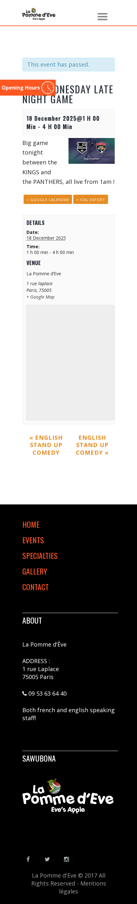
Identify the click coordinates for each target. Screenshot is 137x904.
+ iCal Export (90, 199)
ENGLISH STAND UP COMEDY (46, 445)
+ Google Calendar (47, 199)
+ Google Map (40, 297)
